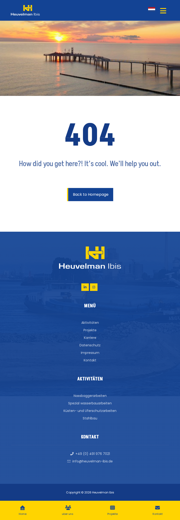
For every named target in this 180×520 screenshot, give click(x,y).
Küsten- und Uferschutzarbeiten (90, 410)
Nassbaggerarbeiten (90, 395)
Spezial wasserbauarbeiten (90, 403)
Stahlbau (90, 418)
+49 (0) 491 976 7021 (92, 453)
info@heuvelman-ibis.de (92, 461)
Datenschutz (90, 345)
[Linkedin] (85, 287)
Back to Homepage (91, 194)
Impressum (90, 352)
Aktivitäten (90, 322)
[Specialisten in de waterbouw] (25, 10)
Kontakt (90, 360)
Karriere (90, 337)
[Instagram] (94, 287)
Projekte (90, 330)
